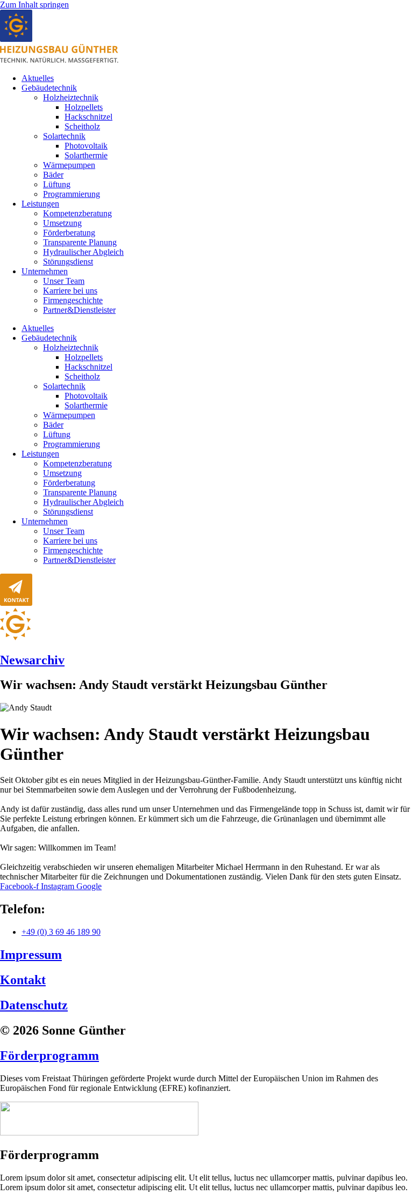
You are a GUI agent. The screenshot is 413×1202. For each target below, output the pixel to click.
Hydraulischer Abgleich (83, 251)
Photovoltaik (86, 145)
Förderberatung (69, 232)
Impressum (31, 955)
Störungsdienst (68, 261)
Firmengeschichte (73, 300)
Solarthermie (86, 155)
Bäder (53, 174)
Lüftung (56, 184)
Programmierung (71, 194)
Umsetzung (62, 223)
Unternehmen (45, 271)
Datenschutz (34, 1005)
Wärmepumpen (69, 165)
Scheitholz (82, 126)
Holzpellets (84, 107)
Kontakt (23, 980)
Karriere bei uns (70, 290)
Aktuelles (38, 78)
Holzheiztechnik (70, 97)
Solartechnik (64, 136)
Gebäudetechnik (49, 87)
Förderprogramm (49, 1055)
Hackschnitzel (88, 116)
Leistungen (40, 203)
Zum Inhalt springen (34, 4)
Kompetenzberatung (77, 213)
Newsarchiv (32, 660)
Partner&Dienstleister (79, 309)
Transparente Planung (80, 242)
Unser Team (63, 280)
